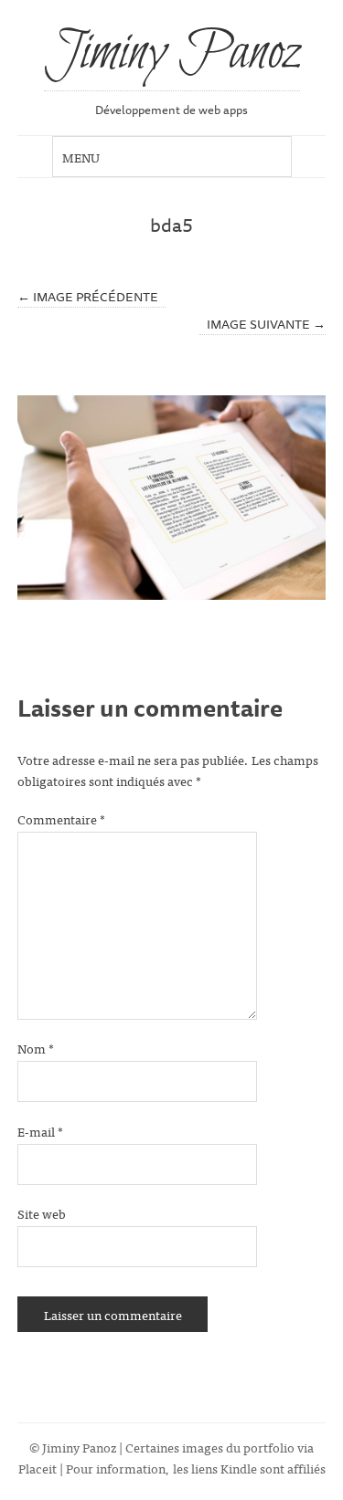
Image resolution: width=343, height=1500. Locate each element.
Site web (41, 1212)
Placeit (37, 1467)
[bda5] (172, 497)
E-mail (40, 1130)
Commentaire (61, 818)
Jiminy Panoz (172, 53)
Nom (35, 1047)
